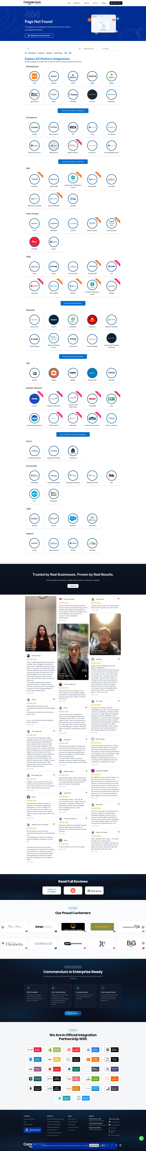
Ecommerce (41, 53)
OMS (65, 53)
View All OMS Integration (73, 303)
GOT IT (103, 1145)
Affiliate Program (28, 1124)
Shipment (49, 53)
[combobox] (91, 48)
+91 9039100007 (115, 1125)
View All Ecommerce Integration (73, 161)
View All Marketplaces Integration (73, 110)
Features (86, 3)
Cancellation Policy (73, 1127)
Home (69, 3)
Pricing (95, 3)
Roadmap (113, 1128)
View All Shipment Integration (73, 356)
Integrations (76, 3)
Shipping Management (53, 1127)
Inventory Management (53, 1122)
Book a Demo (117, 3)
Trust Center (71, 1130)
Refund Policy (72, 1124)
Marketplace (32, 53)
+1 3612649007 (115, 1122)
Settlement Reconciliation (54, 1133)
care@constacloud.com (95, 1129)
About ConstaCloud (29, 1119)
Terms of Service (72, 1122)
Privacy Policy (71, 1119)
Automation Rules (52, 1130)
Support (103, 3)
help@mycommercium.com (96, 1121)
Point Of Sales (58, 53)
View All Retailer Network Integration (73, 434)
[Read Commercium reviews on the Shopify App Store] (94, 890)
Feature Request (115, 1135)
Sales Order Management (54, 1124)
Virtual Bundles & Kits (53, 1135)
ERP (70, 53)
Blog (25, 1122)
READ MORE (94, 1145)
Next (142, 927)
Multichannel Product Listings (55, 1119)
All (25, 53)
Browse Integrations (40, 35)
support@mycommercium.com (97, 1125)
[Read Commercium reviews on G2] (73, 890)
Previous (2, 927)
